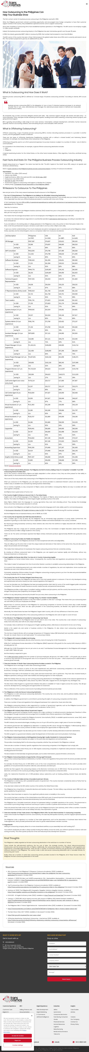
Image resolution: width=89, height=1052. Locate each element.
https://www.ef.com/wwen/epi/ (54, 895)
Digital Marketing (42, 1012)
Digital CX (6, 1012)
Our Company (75, 1019)
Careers (73, 1017)
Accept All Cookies (18, 1036)
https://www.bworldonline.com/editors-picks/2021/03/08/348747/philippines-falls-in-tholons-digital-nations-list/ (42, 909)
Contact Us (74, 1022)
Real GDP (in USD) (10, 181)
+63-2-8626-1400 (80, 1042)
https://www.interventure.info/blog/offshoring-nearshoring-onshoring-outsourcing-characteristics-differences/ (42, 920)
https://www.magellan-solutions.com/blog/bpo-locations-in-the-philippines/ (31, 892)
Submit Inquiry (66, 979)
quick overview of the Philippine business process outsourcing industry (29, 169)
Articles (73, 1012)
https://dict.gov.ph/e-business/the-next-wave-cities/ (24, 915)
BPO (21, 1006)
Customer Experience (9, 1006)
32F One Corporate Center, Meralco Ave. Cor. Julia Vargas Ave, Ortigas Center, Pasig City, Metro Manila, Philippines (18, 946)
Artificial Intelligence (43, 1017)
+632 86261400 (9, 942)
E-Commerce (41, 1014)
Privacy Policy (75, 1024)
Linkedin (57, 1042)
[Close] (32, 1016)
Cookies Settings (17, 1045)
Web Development (42, 1009)
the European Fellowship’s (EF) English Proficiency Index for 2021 (25, 510)
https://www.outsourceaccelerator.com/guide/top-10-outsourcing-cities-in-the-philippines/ (36, 887)
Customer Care (7, 1009)
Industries (57, 1006)
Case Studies (75, 1009)
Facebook (36, 1042)
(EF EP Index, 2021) (41, 177)
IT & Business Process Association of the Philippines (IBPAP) (31, 184)
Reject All (18, 1040)
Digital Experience (42, 1006)
